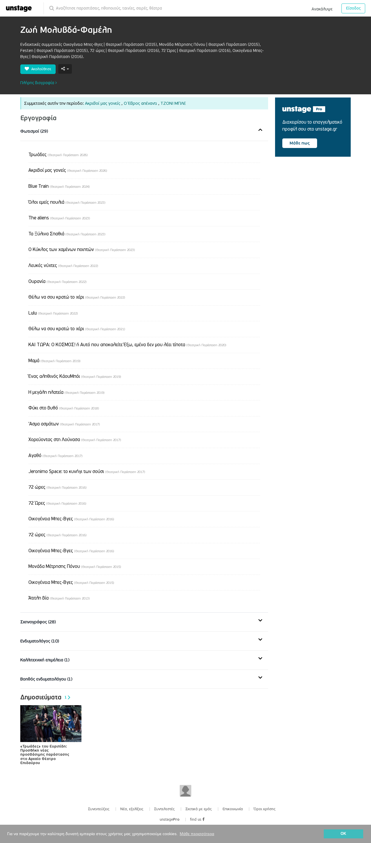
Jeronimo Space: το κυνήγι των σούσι (86, 471)
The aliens (59, 218)
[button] (322, 8)
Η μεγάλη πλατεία (66, 392)
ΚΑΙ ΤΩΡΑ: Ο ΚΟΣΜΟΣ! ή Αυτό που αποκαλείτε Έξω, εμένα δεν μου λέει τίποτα (127, 344)
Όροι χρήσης (265, 809)
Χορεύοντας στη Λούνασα (74, 439)
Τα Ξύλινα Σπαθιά (66, 234)
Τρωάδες (58, 154)
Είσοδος (353, 8)
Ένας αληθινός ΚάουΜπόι (74, 376)
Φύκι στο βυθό (63, 408)
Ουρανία (57, 281)
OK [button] (343, 834)
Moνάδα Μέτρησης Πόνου (74, 566)
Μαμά (54, 360)
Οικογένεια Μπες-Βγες (71, 518)
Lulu (53, 313)
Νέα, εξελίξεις (131, 809)
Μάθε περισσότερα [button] (197, 833)
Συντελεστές (164, 809)
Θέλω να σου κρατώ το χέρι (76, 297)
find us (196, 819)
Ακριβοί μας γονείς (102, 103)
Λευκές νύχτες (63, 265)
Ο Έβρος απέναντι (140, 103)
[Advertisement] (318, 210)
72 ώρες (57, 487)
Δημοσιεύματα (43, 697)
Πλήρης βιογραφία (37, 83)
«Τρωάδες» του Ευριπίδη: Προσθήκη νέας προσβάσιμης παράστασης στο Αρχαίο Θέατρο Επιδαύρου (44, 754)
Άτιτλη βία (59, 598)
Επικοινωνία (233, 809)
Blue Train (59, 186)
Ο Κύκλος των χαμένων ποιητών (81, 249)
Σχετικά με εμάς (199, 809)
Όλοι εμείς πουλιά (66, 202)
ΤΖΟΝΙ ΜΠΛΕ (173, 103)
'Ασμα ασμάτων (64, 424)
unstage (169, 819)
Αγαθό (55, 455)
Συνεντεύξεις (99, 809)
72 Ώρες (57, 503)
